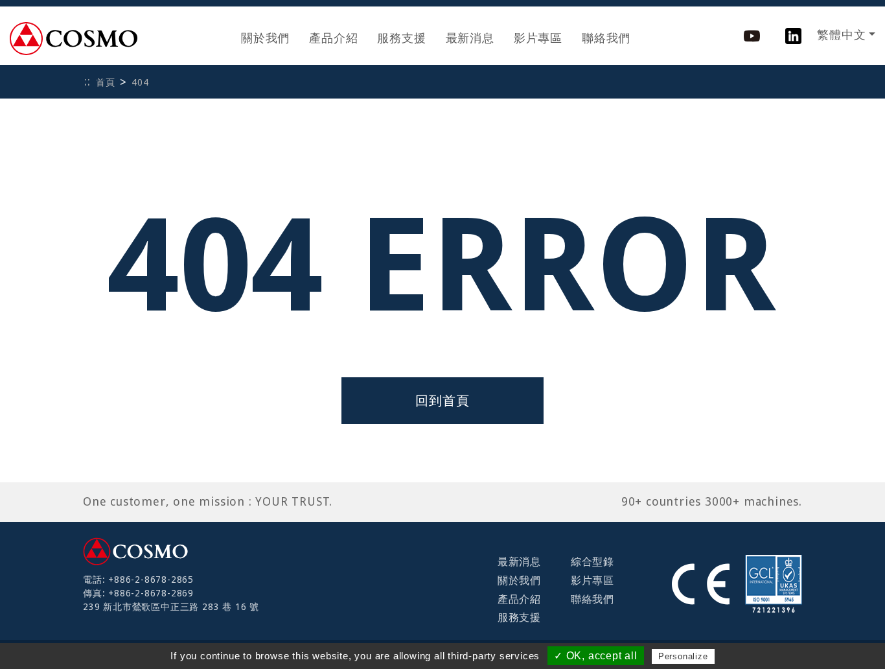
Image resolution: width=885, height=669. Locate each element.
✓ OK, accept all (596, 655)
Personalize (683, 656)
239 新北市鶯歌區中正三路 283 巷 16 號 (171, 607)
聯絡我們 (606, 38)
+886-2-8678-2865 (151, 579)
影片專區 (538, 38)
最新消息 (470, 38)
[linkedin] (793, 34)
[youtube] (752, 34)
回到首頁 (442, 400)
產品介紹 (333, 38)
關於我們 (265, 38)
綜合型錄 (592, 562)
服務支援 (401, 38)
